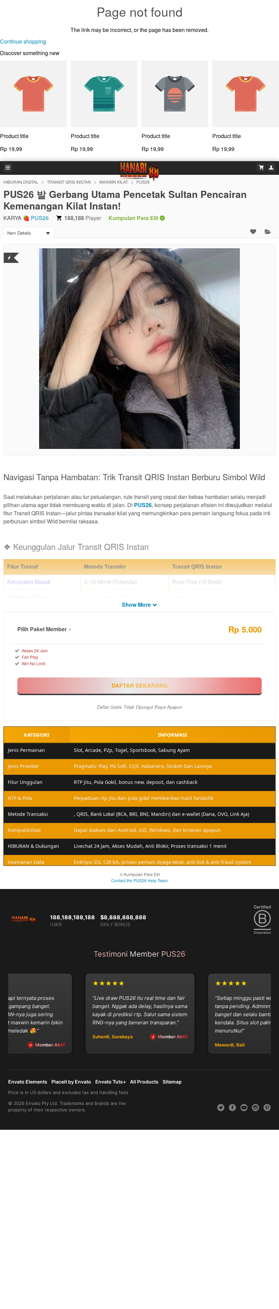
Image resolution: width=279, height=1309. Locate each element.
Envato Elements (27, 1082)
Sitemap (172, 1082)
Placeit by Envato (71, 1082)
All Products (144, 1082)
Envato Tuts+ (110, 1082)
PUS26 (40, 218)
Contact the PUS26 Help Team (139, 880)
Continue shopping (23, 41)
